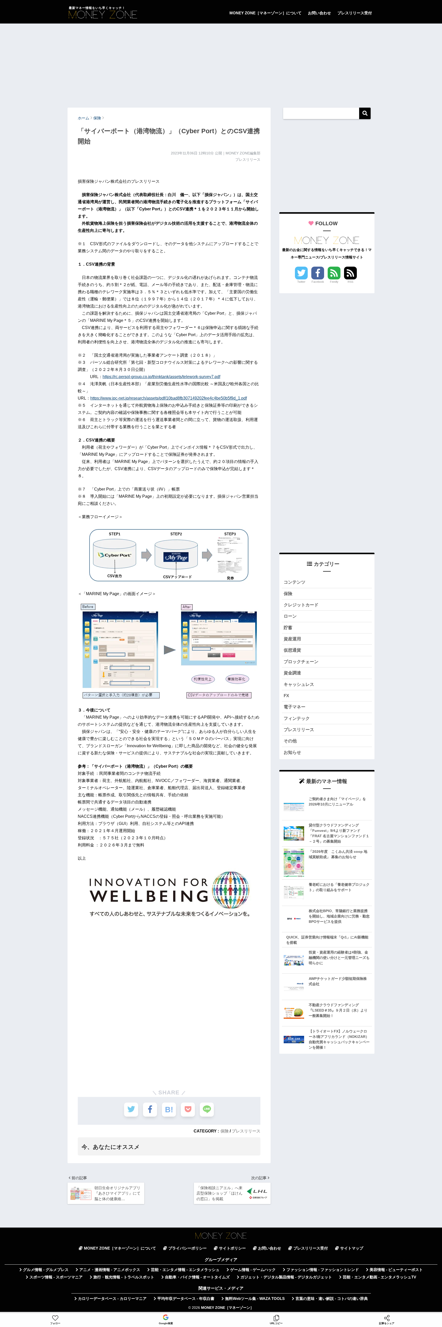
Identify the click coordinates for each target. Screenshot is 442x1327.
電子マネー (294, 707)
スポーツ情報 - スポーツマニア (56, 1277)
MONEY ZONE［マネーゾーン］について (265, 13)
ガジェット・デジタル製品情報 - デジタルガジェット (286, 1277)
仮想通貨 (292, 650)
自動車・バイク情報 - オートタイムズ (197, 1277)
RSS (350, 281)
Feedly (334, 281)
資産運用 (292, 639)
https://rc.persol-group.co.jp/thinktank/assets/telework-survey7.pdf (161, 377)
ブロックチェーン (301, 661)
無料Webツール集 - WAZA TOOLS (255, 1299)
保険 (224, 1131)
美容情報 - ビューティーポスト (396, 1270)
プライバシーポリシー (187, 1248)
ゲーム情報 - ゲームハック (253, 1270)
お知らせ (292, 752)
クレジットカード (301, 605)
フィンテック (297, 718)
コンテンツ (294, 582)
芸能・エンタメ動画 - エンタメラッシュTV (379, 1277)
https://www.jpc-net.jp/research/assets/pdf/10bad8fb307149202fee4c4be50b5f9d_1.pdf (168, 398)
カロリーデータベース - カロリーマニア (112, 1299)
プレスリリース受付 (354, 13)
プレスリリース (246, 1131)
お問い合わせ (319, 13)
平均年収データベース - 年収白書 (185, 1299)
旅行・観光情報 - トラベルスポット (123, 1277)
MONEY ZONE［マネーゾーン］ (227, 1308)
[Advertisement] (221, 63)
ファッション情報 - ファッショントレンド (322, 1270)
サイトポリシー (232, 1248)
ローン (290, 616)
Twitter (301, 281)
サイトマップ (351, 1248)
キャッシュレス (299, 684)
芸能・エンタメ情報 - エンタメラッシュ (185, 1270)
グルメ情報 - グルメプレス (46, 1270)
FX (286, 695)
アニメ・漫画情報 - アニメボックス (109, 1270)
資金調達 (292, 673)
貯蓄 (288, 627)
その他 (290, 741)
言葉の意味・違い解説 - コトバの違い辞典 (331, 1299)
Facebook (318, 281)
